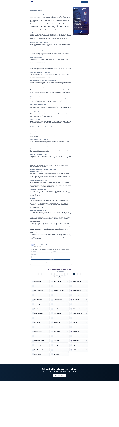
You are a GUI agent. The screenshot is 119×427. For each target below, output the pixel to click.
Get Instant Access (51, 259)
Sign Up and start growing (59, 375)
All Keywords (32, 6)
